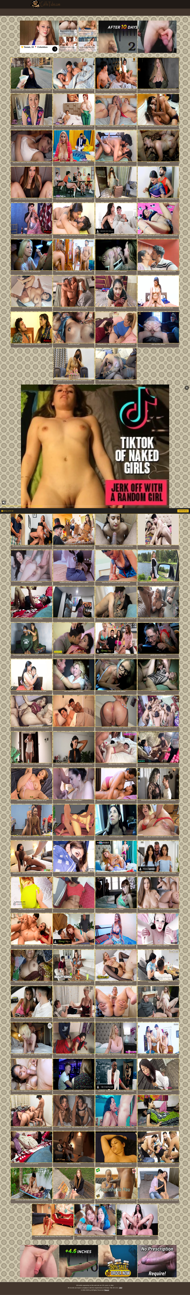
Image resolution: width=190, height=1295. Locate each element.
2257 (120, 1293)
